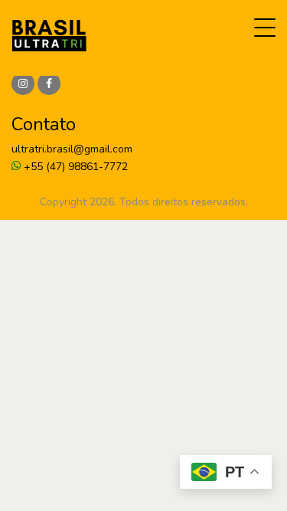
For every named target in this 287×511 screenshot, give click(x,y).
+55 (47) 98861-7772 (74, 166)
